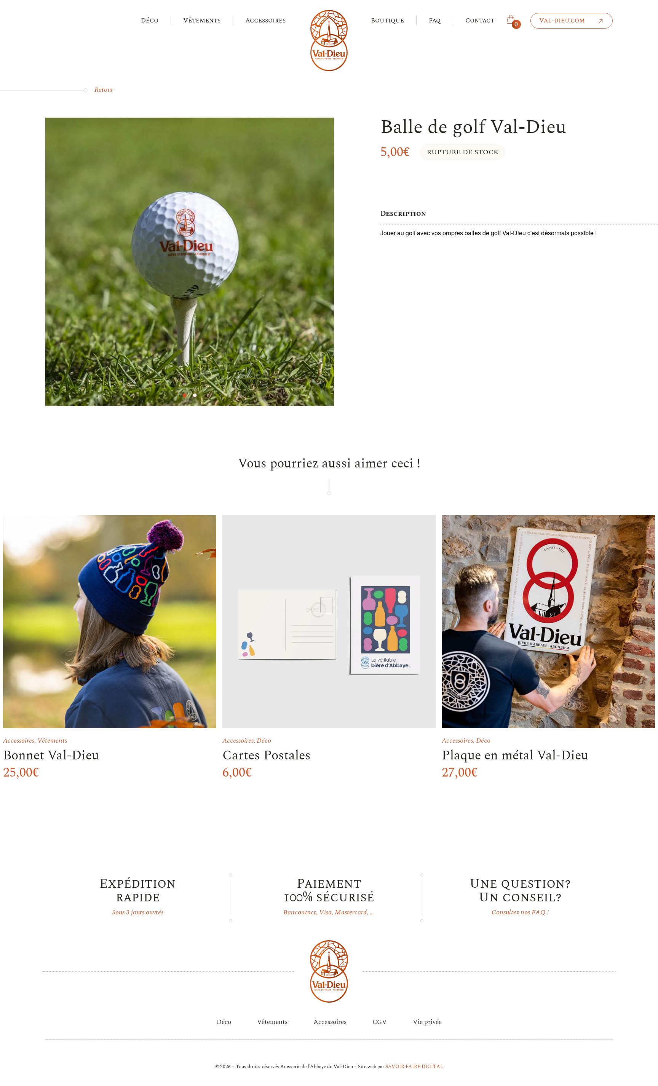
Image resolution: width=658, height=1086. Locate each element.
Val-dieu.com (562, 21)
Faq (435, 20)
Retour (103, 90)
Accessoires (265, 20)
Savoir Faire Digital (414, 1066)
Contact (479, 20)
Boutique (387, 20)
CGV (379, 1022)
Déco (149, 20)
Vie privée (427, 1022)
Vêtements (201, 20)
